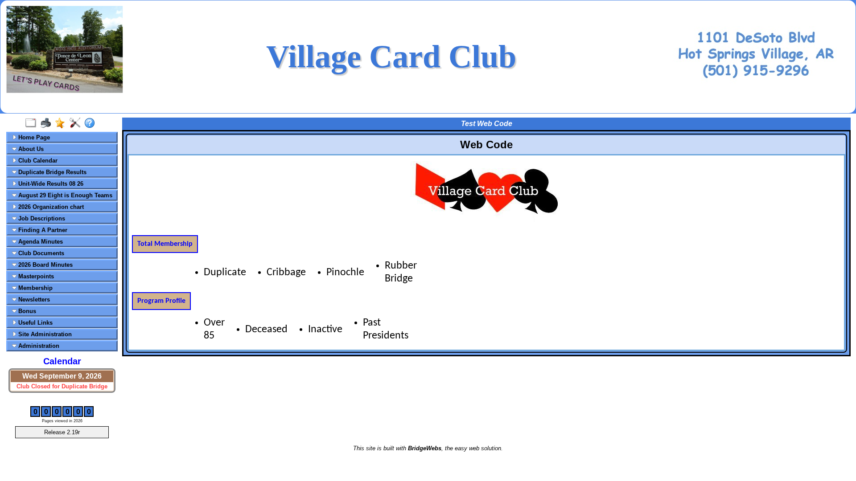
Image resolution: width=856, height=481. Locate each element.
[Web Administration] (77, 123)
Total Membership (165, 244)
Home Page (33, 137)
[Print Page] (47, 123)
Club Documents (40, 253)
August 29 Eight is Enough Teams (64, 195)
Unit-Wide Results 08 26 (49, 183)
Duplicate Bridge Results (51, 172)
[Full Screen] (32, 123)
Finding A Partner (41, 230)
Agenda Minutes (39, 241)
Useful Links (34, 322)
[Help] (91, 123)
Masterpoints (35, 276)
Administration (37, 345)
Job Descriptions (40, 218)
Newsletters (33, 299)
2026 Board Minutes (44, 264)
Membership (34, 288)
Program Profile (161, 301)
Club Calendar (37, 160)
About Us (30, 149)
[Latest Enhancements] (62, 123)
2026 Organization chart (50, 207)
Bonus (26, 311)
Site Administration (44, 334)
